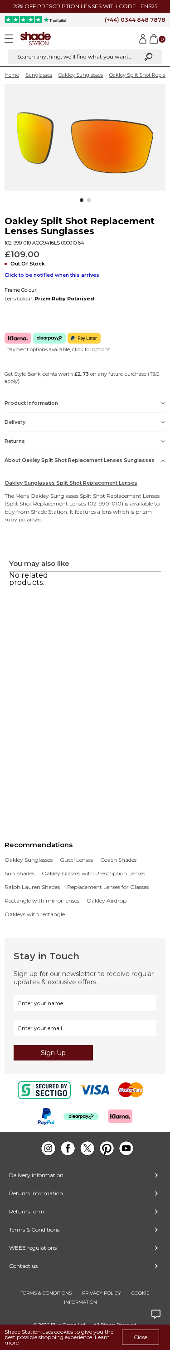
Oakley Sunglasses (80, 75)
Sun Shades (19, 873)
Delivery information (36, 1175)
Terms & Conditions (34, 1229)
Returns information (36, 1193)
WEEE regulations (33, 1247)
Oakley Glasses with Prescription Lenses (93, 873)
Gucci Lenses (76, 860)
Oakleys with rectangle (35, 914)
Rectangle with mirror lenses (42, 901)
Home (12, 75)
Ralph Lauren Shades (32, 887)
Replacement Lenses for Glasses (108, 887)
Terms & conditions (46, 1293)
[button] (81, 200)
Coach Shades (118, 860)
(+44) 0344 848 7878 (135, 19)
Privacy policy (101, 1293)
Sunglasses (38, 75)
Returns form (26, 1211)
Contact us (23, 1265)
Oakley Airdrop (106, 901)
